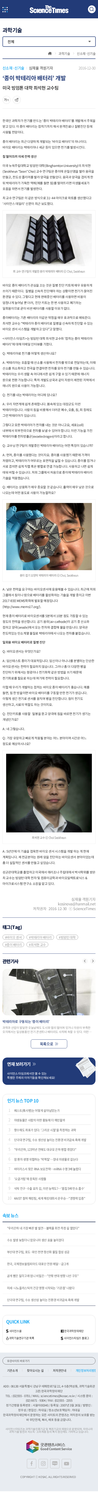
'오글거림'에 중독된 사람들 (30, 1179)
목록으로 (46, 1044)
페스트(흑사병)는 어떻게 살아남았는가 (37, 1110)
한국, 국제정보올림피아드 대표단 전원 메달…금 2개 (38, 1264)
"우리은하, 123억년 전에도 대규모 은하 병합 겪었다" (45, 1149)
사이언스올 (15, 1331)
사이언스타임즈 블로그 (76, 1338)
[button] (85, 961)
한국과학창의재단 (74, 1331)
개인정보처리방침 (86, 1370)
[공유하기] (6, 100)
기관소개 (12, 1370)
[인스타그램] (43, 1463)
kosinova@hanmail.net (76, 903)
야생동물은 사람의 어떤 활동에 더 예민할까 (39, 1120)
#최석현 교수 (37, 944)
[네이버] (54, 1463)
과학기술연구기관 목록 (21, 1338)
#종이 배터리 (13, 944)
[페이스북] (31, 1463)
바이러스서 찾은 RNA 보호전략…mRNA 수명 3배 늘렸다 (47, 1169)
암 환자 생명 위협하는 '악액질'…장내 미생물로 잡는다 (46, 1159)
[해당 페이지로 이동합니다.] (49, 992)
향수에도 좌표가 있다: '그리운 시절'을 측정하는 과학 (45, 1130)
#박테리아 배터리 (40, 937)
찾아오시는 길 (35, 1370)
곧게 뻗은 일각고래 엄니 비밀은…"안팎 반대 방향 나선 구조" (43, 1275)
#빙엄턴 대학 (67, 937)
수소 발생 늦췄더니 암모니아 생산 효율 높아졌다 (35, 1240)
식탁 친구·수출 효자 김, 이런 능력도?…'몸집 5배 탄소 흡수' (49, 1188)
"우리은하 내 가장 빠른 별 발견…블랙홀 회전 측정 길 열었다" (43, 1228)
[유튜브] (66, 1463)
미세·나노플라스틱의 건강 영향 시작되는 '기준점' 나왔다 (41, 1288)
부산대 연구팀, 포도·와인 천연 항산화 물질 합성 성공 (38, 1252)
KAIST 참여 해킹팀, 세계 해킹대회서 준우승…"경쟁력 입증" (49, 1198)
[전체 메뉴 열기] (5, 10)
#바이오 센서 (13, 937)
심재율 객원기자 (41, 68)
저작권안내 (59, 1370)
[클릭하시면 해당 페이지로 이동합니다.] (49, 9)
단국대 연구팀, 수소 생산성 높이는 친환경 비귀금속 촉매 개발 (50, 1140)
